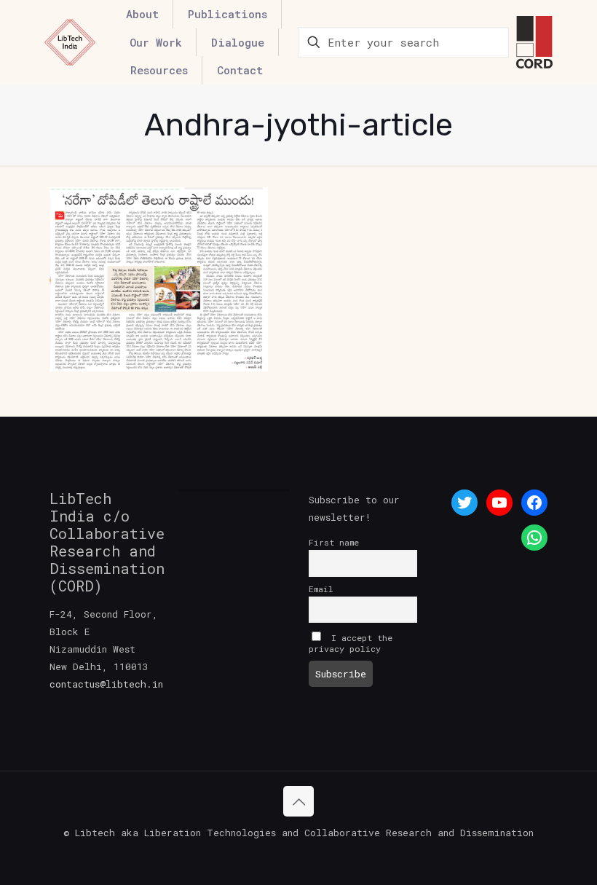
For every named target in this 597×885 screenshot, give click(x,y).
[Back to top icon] (298, 801)
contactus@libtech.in (106, 684)
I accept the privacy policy (350, 643)
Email (321, 588)
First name (334, 542)
